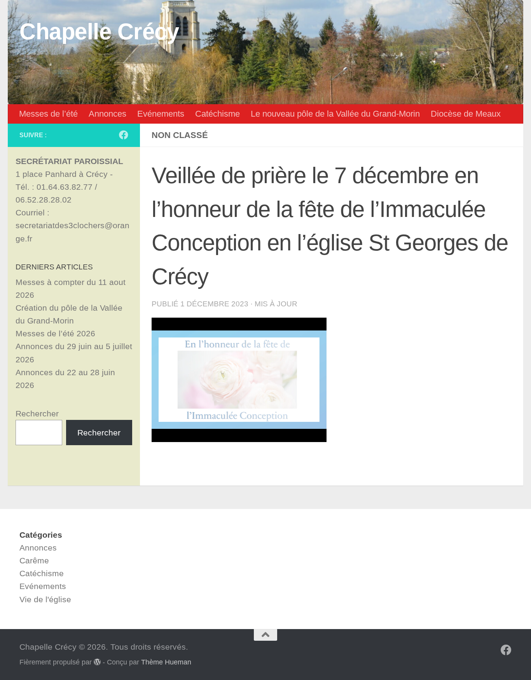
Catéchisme (217, 114)
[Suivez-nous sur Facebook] (123, 135)
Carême (34, 560)
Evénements (160, 114)
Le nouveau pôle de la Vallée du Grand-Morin (335, 114)
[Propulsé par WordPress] (97, 661)
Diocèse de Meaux (466, 114)
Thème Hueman (166, 662)
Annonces (107, 114)
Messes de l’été (48, 114)
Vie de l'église (45, 599)
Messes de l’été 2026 (55, 333)
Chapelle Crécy (99, 31)
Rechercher (37, 413)
